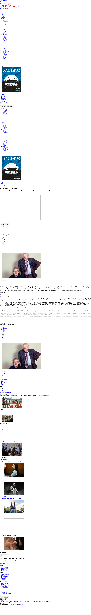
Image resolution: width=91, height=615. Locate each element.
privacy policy (21, 604)
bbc (2, 380)
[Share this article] (3, 243)
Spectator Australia (5, 583)
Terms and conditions (5, 576)
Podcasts (3, 13)
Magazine (5, 24)
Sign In (17, 7)
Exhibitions (6, 132)
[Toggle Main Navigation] (1, 7)
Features (5, 60)
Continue (1, 603)
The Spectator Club (5, 588)
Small (7, 227)
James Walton (2, 323)
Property (5, 54)
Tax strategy (4, 577)
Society (5, 36)
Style (5, 56)
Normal (8, 234)
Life (2, 49)
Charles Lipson (4, 496)
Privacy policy (4, 575)
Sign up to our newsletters (6, 593)
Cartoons (5, 64)
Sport (5, 55)
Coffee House (4, 34)
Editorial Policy (4, 570)
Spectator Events (5, 587)
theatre (3, 383)
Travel (5, 53)
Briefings (3, 14)
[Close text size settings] (3, 225)
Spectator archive (5, 586)
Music (5, 45)
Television (6, 47)
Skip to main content (3, 0)
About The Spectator (5, 574)
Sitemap (3, 579)
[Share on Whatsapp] (4, 241)
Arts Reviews (4, 379)
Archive (3, 17)
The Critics (4, 183)
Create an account (3, 596)
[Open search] (0, 101)
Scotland (5, 40)
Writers (3, 11)
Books (5, 43)
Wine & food (6, 52)
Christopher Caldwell (3, 390)
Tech (5, 23)
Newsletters (4, 12)
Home (3, 10)
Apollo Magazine (5, 584)
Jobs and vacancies (5, 578)
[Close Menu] (1, 103)
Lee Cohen (4, 514)
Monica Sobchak (3, 294)
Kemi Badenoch (2, 411)
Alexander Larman (5, 478)
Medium (8, 229)
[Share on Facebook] (4, 239)
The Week (6, 59)
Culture (5, 22)
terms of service (15, 604)
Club (3, 16)
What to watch (6, 51)
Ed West (1, 438)
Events (3, 15)
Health (5, 57)
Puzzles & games (7, 65)
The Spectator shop (5, 585)
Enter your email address (4, 597)
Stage (5, 48)
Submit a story (4, 569)
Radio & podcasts (7, 46)
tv (2, 384)
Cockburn (6, 21)
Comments (5, 237)
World (5, 37)
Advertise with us (5, 568)
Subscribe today (4, 592)
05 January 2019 (4, 221)
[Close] (1, 556)
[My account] (18, 7)
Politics (5, 20)
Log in (8, 596)
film (2, 381)
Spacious (8, 236)
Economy (5, 39)
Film (5, 133)
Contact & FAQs (5, 567)
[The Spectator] (9, 7)
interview (3, 382)
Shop (3, 18)
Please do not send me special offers (7, 602)
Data (5, 38)
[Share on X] (4, 240)
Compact (8, 232)
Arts (5, 42)
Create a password (3, 599)
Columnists (6, 61)
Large (8, 230)
